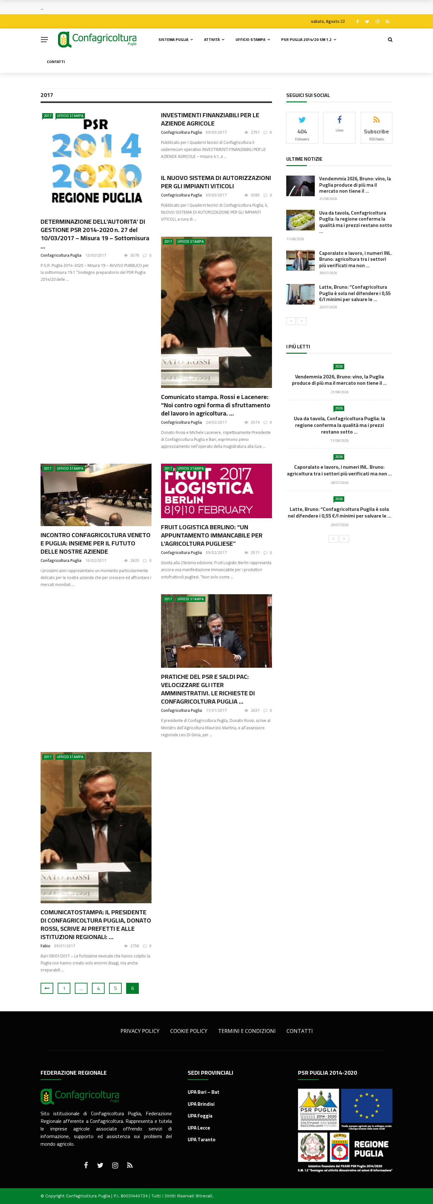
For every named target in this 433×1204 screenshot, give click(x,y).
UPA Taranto (202, 1139)
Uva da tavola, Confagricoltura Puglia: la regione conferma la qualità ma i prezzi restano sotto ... (355, 222)
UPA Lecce (199, 1127)
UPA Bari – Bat (203, 1092)
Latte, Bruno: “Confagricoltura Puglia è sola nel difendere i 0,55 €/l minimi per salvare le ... (355, 293)
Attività (212, 39)
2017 (47, 115)
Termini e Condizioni (247, 1030)
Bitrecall (204, 1196)
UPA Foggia (200, 1115)
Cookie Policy (188, 1030)
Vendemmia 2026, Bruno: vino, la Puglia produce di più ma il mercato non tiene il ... (355, 185)
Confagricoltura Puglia (61, 255)
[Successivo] (302, 321)
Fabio (45, 946)
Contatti (56, 61)
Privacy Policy (139, 1030)
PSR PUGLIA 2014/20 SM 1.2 (306, 39)
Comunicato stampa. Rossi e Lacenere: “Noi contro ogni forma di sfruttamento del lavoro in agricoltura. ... (215, 405)
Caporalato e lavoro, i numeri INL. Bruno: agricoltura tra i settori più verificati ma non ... (355, 259)
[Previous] (291, 321)
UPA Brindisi (201, 1104)
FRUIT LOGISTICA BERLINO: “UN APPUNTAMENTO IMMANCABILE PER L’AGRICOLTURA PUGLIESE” (211, 535)
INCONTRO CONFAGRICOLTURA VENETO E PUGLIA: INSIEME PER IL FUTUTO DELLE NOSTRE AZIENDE (96, 543)
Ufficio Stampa (250, 39)
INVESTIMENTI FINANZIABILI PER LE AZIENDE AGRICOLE (210, 119)
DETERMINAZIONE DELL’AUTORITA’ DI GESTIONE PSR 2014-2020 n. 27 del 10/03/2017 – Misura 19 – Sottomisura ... (95, 234)
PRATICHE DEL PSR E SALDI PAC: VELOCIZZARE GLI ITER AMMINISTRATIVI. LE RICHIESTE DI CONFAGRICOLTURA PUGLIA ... (208, 689)
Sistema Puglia (173, 39)
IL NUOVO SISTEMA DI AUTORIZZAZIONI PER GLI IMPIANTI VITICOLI (216, 182)
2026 (339, 366)
